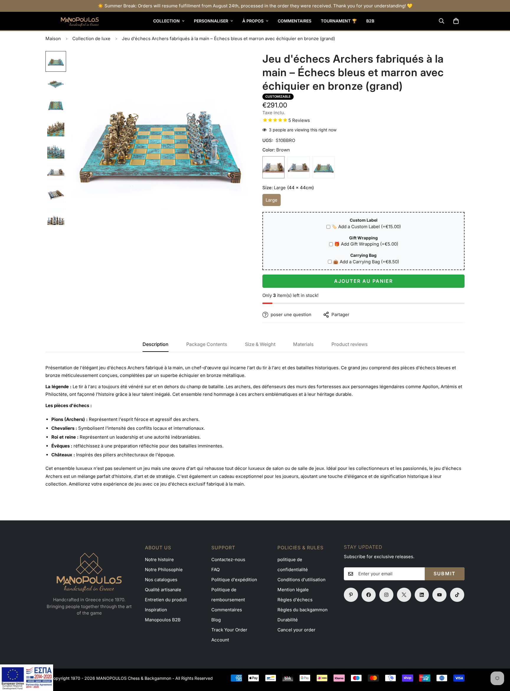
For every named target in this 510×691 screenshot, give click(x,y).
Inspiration (156, 609)
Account (220, 640)
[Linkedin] (422, 595)
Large (273, 201)
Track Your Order (229, 630)
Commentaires (294, 20)
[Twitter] (404, 595)
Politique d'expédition (234, 579)
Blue (298, 167)
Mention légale (293, 589)
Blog (216, 620)
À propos (253, 20)
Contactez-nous (228, 559)
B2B (370, 20)
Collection (166, 20)
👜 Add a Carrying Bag (366, 261)
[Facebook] (369, 595)
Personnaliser (211, 20)
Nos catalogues (161, 579)
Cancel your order (296, 630)
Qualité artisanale (163, 589)
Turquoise (324, 167)
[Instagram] (386, 595)
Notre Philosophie (164, 569)
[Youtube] (439, 595)
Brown (273, 167)
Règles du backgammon (302, 609)
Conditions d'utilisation (301, 579)
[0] (456, 21)
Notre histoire (159, 559)
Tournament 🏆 (339, 20)
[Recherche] (441, 20)
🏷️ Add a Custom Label (366, 226)
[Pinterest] (351, 595)
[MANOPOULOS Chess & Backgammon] (72, 21)
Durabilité (287, 620)
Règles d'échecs (295, 599)
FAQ (215, 569)
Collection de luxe (91, 38)
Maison (53, 38)
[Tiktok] (457, 595)
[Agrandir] (235, 63)
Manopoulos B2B (163, 620)
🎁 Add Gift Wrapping (366, 244)
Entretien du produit (166, 599)
